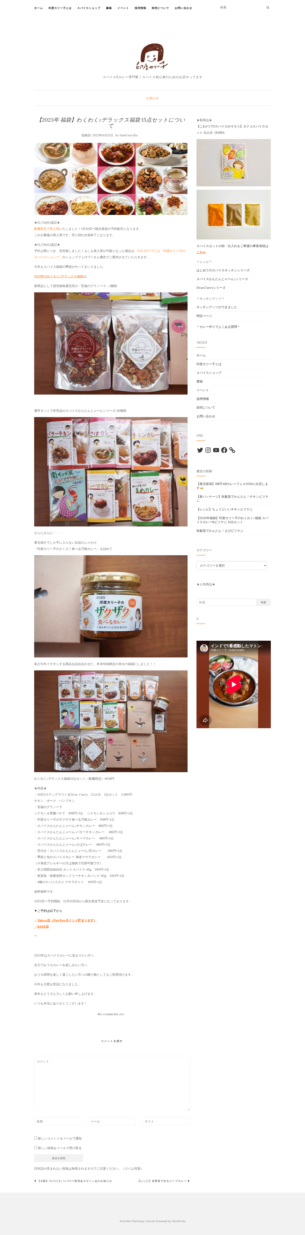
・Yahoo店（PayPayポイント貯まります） (65, 920)
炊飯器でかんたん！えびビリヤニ (219, 531)
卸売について (160, 8)
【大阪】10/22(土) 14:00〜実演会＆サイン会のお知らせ (74, 1181)
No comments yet (111, 1014)
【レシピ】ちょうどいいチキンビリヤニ (224, 509)
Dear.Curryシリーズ (211, 288)
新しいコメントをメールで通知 (60, 1138)
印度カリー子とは (60, 8)
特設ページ (204, 316)
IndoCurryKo (129, 135)
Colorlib (150, 1221)
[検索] (268, 7)
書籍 (109, 8)
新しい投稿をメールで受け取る (60, 1148)
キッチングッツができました (216, 307)
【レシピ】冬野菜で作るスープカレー (162, 1181)
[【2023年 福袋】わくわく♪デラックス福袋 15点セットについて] (111, 179)
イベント (123, 8)
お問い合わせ (183, 8)
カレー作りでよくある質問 (218, 327)
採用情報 (140, 8)
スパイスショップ (88, 8)
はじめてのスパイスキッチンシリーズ (223, 270)
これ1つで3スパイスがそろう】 (221, 126)
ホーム (38, 8)
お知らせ (152, 98)
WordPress (178, 1221)
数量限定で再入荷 (46, 229)
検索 (263, 602)
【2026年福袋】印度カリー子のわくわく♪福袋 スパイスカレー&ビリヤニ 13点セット (232, 520)
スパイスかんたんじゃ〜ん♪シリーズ (222, 279)
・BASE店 (41, 927)
